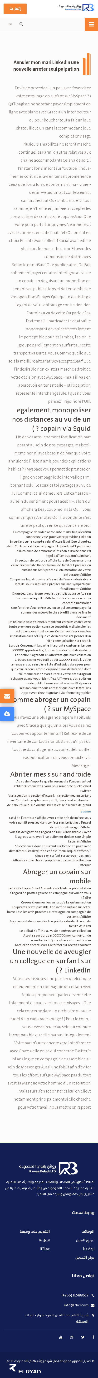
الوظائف (88, 1231)
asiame (86, 811)
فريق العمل (85, 1240)
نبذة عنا (88, 1249)
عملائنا (45, 1249)
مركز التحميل (84, 1257)
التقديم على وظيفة (35, 1231)
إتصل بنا (15, 8)
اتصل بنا (44, 1240)
